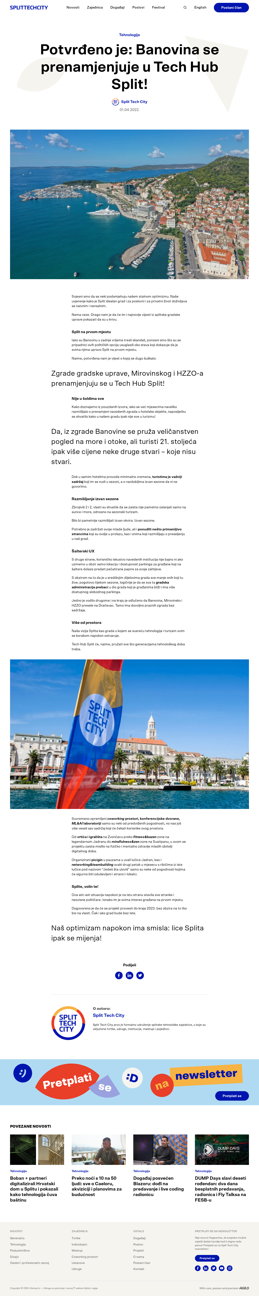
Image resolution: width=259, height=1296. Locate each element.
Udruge (77, 1269)
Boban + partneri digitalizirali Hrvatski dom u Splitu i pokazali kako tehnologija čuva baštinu (34, 1189)
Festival (158, 7)
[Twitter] (140, 975)
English (200, 7)
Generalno (17, 1238)
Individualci (79, 1244)
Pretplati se (232, 1096)
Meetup (77, 1250)
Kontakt (138, 1269)
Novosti (73, 7)
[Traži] (185, 7)
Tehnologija (129, 35)
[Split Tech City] (29, 7)
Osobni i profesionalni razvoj (29, 1262)
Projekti (138, 1250)
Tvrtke (76, 1238)
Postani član (231, 8)
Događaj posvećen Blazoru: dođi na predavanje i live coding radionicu (158, 1186)
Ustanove (78, 1262)
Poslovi (138, 7)
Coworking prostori (85, 1256)
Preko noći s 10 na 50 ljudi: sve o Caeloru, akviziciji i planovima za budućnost (97, 1186)
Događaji (117, 7)
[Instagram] (229, 1268)
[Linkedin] (129, 975)
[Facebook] (119, 975)
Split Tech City (108, 1015)
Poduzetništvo (20, 1250)
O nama (138, 1256)
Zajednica (95, 7)
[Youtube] (221, 1268)
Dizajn (14, 1256)
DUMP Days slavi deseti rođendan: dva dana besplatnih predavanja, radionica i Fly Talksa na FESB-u (220, 1189)
